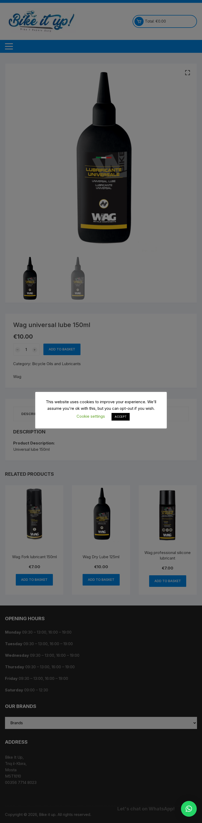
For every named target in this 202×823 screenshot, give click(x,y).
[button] (189, 809)
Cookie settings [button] (91, 416)
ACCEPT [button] (121, 416)
